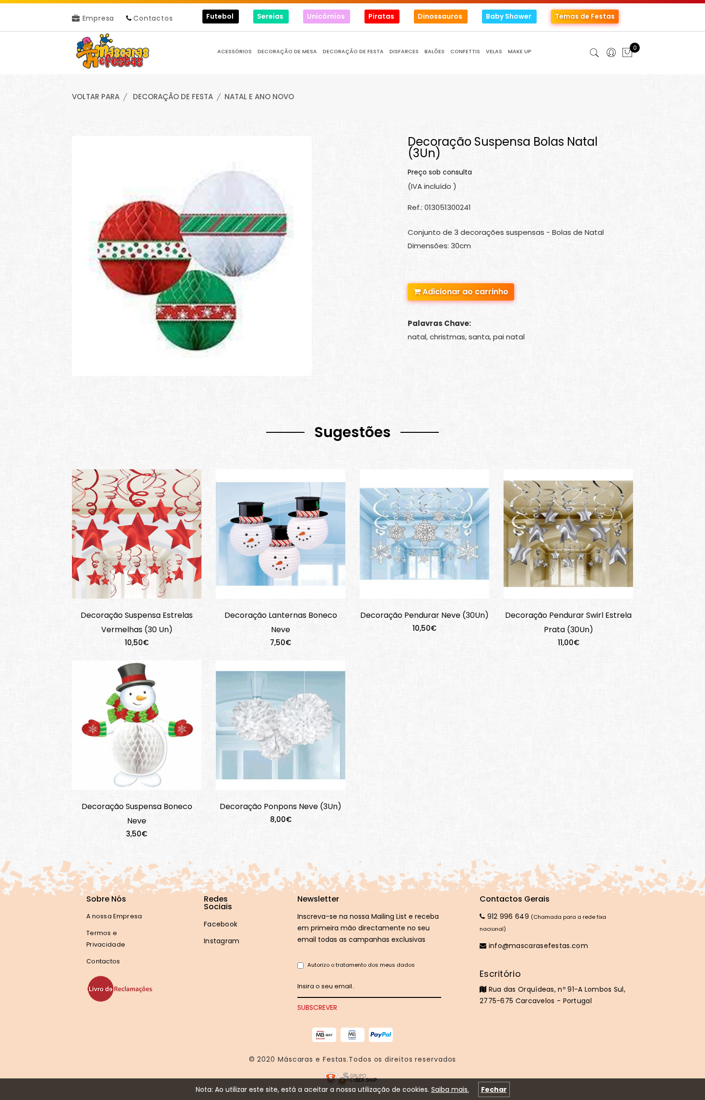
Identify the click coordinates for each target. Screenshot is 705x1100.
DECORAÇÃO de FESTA (173, 97)
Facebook (220, 924)
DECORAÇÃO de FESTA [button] (353, 51)
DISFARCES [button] (404, 51)
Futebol (220, 16)
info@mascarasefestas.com (537, 945)
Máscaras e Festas (312, 1059)
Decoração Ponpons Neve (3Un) (280, 806)
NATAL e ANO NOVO (259, 97)
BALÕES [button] (434, 51)
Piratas (382, 16)
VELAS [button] (494, 51)
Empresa (97, 18)
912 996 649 (507, 916)
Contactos (153, 18)
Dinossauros (441, 16)
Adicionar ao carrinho (464, 291)
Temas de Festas (585, 16)
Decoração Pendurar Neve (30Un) (424, 615)
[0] (627, 53)
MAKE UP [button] (519, 51)
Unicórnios (326, 16)
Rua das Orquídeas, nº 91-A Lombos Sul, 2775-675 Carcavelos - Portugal (552, 987)
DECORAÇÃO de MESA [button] (287, 51)
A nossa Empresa (114, 916)
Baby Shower (509, 16)
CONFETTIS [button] (465, 51)
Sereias (271, 16)
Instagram (222, 941)
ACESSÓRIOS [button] (234, 51)
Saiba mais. (450, 1089)
